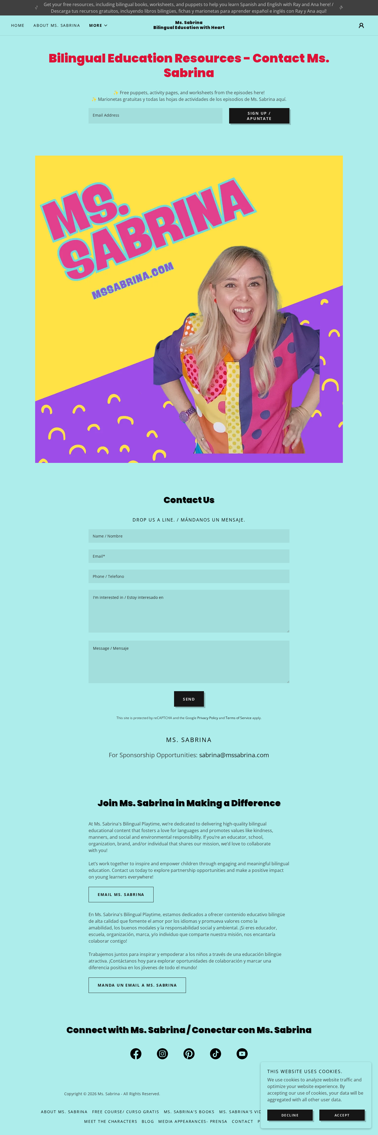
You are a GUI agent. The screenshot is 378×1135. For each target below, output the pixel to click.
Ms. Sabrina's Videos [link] (245, 1111)
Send (189, 699)
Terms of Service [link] (239, 717)
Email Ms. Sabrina (121, 894)
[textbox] (155, 116)
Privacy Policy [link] (207, 717)
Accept (342, 1115)
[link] (189, 27)
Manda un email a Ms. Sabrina (137, 985)
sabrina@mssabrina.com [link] (234, 755)
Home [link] (18, 25)
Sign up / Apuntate (259, 116)
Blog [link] (148, 1121)
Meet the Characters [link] (110, 1121)
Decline (290, 1115)
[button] (98, 25)
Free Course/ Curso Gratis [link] (125, 1111)
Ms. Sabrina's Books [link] (189, 1111)
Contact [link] (242, 1121)
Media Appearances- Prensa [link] (192, 1121)
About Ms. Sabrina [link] (56, 25)
